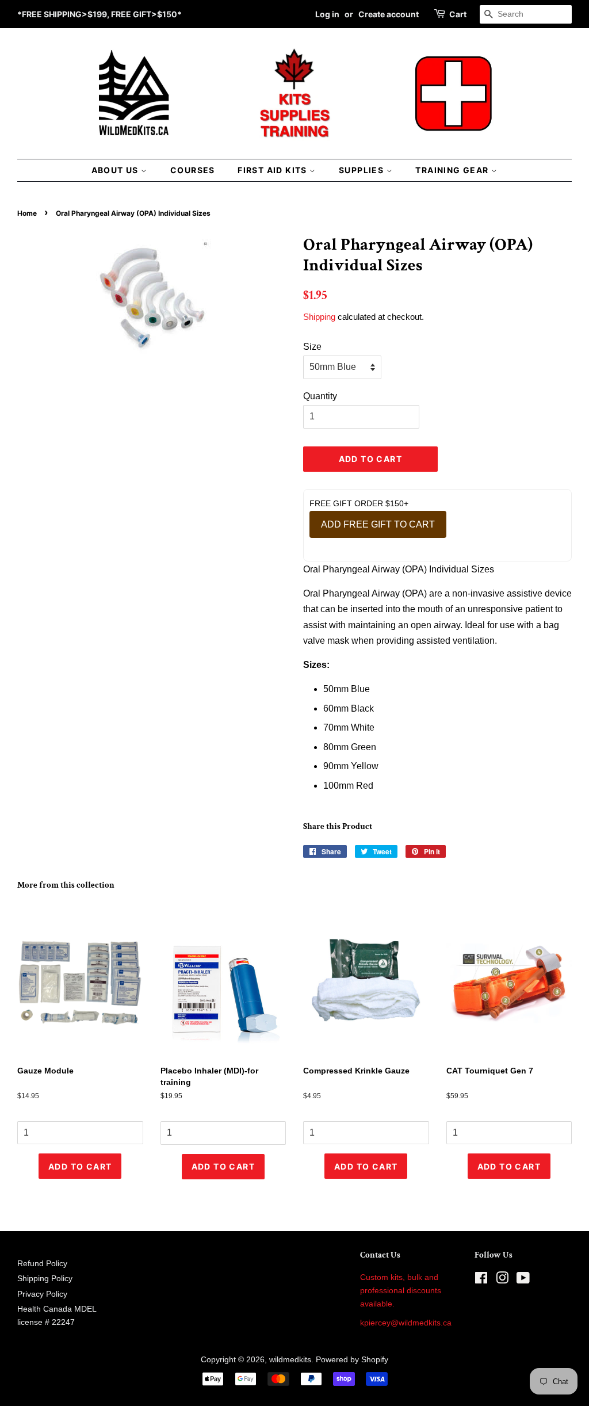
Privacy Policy (42, 1294)
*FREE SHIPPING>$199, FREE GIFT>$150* (99, 14)
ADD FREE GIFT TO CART (378, 524)
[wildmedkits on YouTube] (523, 1280)
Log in (327, 14)
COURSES (192, 170)
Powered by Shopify (352, 1359)
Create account (388, 14)
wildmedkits (290, 1359)
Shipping (319, 317)
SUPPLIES (363, 170)
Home (27, 213)
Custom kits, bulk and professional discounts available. (400, 1290)
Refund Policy (42, 1263)
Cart (457, 14)
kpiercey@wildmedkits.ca (406, 1323)
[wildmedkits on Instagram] (502, 1280)
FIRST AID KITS (273, 170)
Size (312, 347)
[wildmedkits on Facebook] (481, 1280)
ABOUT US (116, 170)
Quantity (320, 396)
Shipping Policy (44, 1278)
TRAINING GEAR (453, 170)
